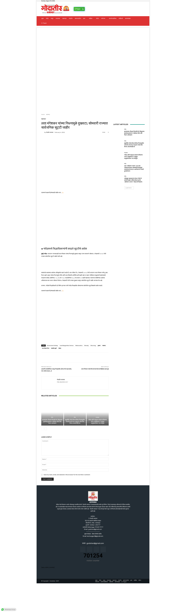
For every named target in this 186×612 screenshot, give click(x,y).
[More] (66, 139)
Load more (128, 188)
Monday (86, 345)
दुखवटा (99, 345)
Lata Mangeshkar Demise (67, 345)
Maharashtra (78, 345)
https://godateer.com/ (62, 382)
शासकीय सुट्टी (54, 348)
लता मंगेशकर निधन (45, 348)
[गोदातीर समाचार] (42, 132)
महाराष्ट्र (48, 114)
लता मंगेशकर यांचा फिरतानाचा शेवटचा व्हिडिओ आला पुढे (95, 369)
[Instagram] (89, 549)
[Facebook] (43, 139)
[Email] (52, 139)
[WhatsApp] (61, 139)
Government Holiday (52, 345)
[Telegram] (57, 139)
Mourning (93, 345)
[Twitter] (48, 139)
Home (43, 114)
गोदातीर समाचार (49, 132)
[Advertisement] (93, 41)
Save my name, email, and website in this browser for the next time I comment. (67, 474)
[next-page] (45, 428)
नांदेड (52, 417)
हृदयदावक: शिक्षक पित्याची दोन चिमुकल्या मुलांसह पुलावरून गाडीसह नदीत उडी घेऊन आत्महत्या (52, 421)
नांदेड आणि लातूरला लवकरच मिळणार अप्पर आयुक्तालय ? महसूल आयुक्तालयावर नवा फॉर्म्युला (97, 421)
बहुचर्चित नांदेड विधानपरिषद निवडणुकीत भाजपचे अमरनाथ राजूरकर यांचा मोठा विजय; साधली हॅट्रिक (75, 421)
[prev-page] (42, 428)
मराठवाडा (97, 417)
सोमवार (60, 348)
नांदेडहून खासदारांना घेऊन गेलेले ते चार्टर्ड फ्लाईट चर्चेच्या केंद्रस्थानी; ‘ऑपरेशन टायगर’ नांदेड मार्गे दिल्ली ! (133, 180)
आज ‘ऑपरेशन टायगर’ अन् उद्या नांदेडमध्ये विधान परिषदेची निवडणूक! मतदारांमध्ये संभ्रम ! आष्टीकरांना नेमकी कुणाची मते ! (134, 168)
